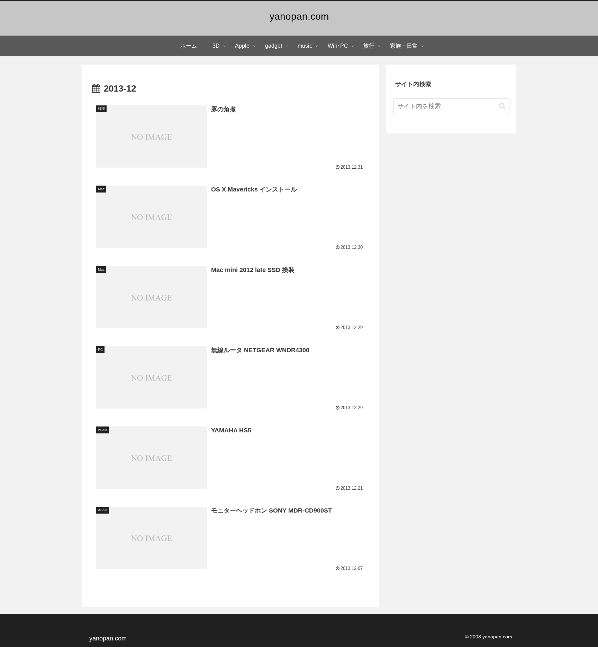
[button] (502, 106)
